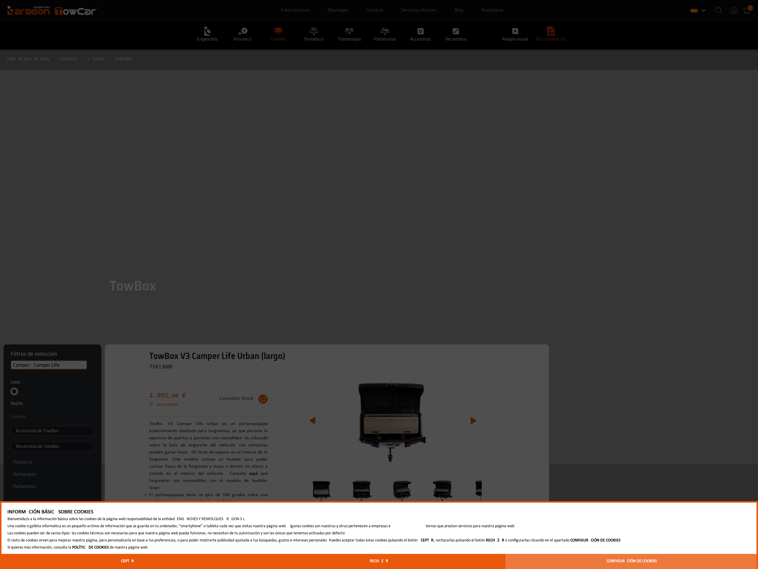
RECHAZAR (379, 561)
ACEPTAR (126, 561)
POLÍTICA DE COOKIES (90, 547)
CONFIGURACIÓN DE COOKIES (632, 561)
